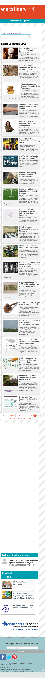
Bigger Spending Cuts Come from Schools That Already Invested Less (29, 284)
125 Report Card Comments (19, 583)
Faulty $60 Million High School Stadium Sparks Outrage (28, 191)
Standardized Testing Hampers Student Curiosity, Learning (27, 175)
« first (4, 415)
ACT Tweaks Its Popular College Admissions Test (29, 157)
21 (31, 415)
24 (11, 418)
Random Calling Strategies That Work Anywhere (15, 669)
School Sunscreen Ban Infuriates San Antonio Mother (28, 106)
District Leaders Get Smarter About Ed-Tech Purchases (30, 86)
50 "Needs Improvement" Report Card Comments (23, 606)
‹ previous (11, 415)
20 (27, 415)
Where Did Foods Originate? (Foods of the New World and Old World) (23, 596)
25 (15, 418)
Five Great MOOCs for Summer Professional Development (28, 123)
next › (25, 418)
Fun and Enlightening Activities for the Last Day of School (29, 141)
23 (38, 415)
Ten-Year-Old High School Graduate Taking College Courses (29, 67)
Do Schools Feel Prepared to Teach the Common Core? (28, 399)
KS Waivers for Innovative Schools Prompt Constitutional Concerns (29, 323)
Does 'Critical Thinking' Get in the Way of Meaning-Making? (28, 50)
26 (19, 418)
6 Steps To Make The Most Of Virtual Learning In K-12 (17, 671)
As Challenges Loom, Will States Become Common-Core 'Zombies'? (29, 264)
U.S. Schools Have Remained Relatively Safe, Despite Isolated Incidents (28, 212)
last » (30, 418)
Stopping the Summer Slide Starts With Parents (29, 247)
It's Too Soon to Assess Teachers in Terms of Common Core (28, 360)
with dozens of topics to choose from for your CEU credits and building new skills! (23, 563)
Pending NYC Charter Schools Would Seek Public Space (28, 377)
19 (23, 415)
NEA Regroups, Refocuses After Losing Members (28, 229)
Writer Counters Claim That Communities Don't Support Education (29, 341)
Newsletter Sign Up (20, 21)
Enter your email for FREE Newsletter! (22, 644)
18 (19, 415)
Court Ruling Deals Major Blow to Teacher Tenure (29, 304)
